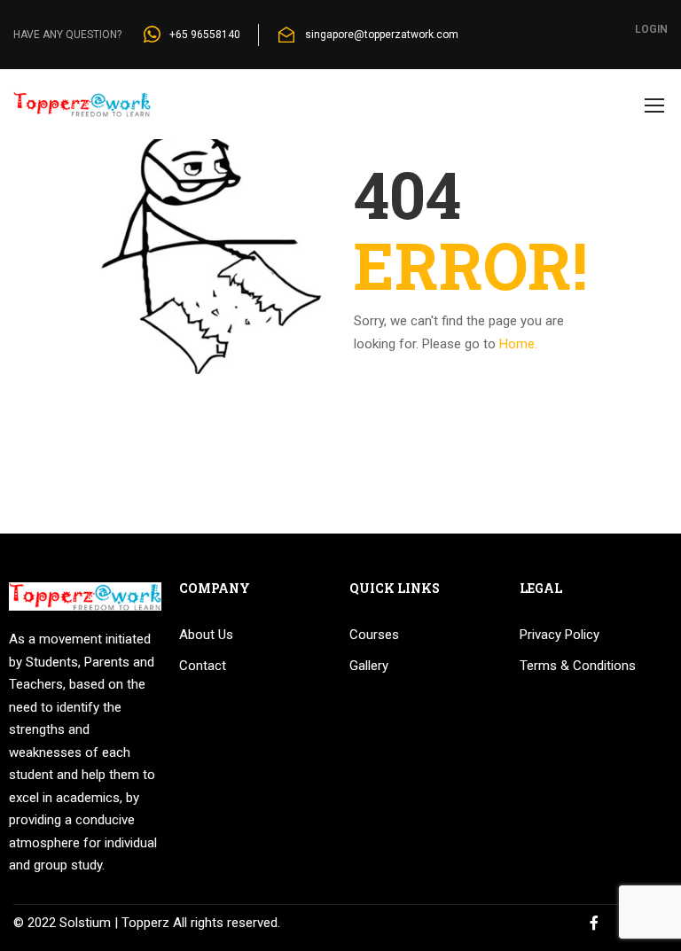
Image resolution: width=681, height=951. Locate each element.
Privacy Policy (559, 635)
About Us (206, 635)
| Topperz (140, 923)
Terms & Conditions (578, 666)
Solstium (85, 923)
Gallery (368, 666)
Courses (374, 635)
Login (651, 29)
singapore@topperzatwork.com (381, 34)
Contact (202, 666)
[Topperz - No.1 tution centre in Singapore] (82, 113)
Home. (518, 344)
